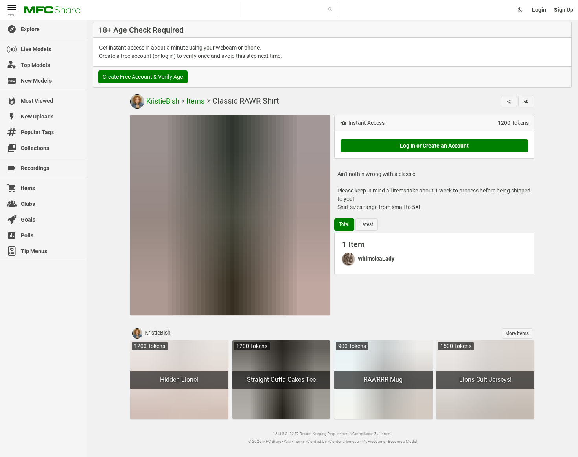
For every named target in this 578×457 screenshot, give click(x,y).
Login (539, 10)
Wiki (287, 441)
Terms (299, 441)
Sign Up (563, 10)
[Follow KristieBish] (526, 101)
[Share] (509, 101)
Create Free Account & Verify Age (143, 77)
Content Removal (344, 441)
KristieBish (162, 101)
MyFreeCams (373, 441)
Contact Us (317, 441)
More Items (517, 333)
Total (344, 224)
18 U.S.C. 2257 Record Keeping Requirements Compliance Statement (332, 433)
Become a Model (402, 441)
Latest (366, 224)
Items (195, 101)
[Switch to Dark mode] (520, 10)
